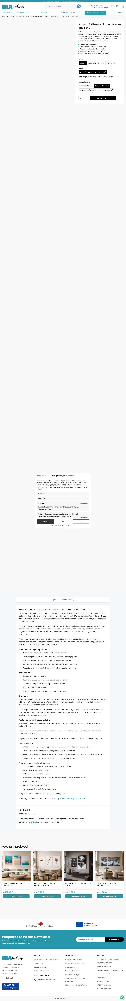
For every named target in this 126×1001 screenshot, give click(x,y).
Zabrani (63, 521)
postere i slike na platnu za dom (72, 798)
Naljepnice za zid (68, 13)
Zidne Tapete (45, 13)
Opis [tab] (54, 599)
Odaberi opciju (84, 82)
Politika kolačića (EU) (104, 966)
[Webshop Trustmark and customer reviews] (10, 990)
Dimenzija (82, 59)
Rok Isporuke (70, 967)
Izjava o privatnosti (65, 525)
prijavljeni (33, 822)
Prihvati (45, 521)
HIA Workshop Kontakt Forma (76, 985)
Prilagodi (81, 521)
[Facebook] (3, 979)
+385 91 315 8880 (11, 970)
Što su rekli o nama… (72, 971)
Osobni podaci (102, 978)
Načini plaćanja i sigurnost (74, 963)
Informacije (120, 13)
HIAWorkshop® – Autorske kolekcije (15, 13)
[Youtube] (11, 979)
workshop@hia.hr (11, 973)
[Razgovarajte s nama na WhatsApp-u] (122, 997)
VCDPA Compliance (104, 989)
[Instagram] (7, 979)
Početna (5, 16)
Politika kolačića (55, 525)
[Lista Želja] (117, 6)
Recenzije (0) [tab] (68, 599)
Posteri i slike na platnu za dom (38, 16)
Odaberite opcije (16, 896)
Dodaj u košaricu (103, 98)
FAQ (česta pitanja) (72, 975)
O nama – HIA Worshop (73, 960)
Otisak (74, 525)
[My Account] (112, 6)
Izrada (81, 68)
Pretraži (78, 6)
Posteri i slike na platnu (95, 13)
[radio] (83, 63)
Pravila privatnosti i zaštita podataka (110, 970)
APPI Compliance (103, 981)
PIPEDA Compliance (104, 985)
